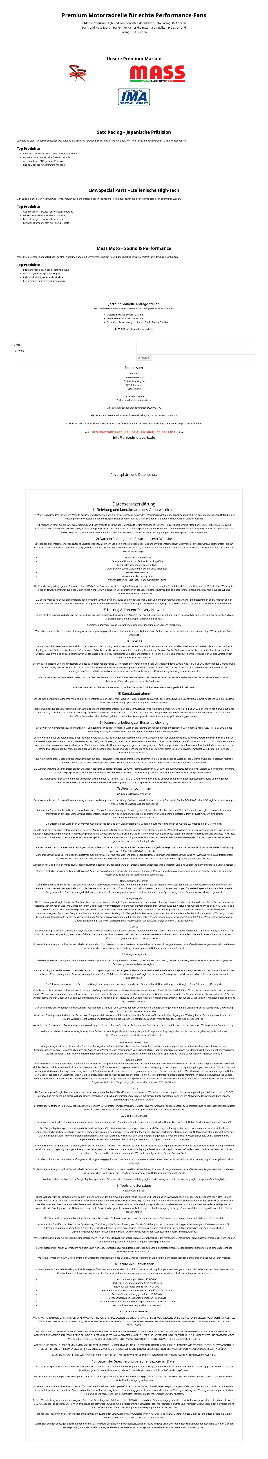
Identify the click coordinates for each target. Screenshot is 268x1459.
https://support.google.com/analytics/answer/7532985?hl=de (160, 920)
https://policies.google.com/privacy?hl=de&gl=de (194, 870)
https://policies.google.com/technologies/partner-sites (134, 874)
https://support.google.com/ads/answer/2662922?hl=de (173, 916)
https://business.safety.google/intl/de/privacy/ (142, 870)
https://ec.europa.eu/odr (164, 415)
